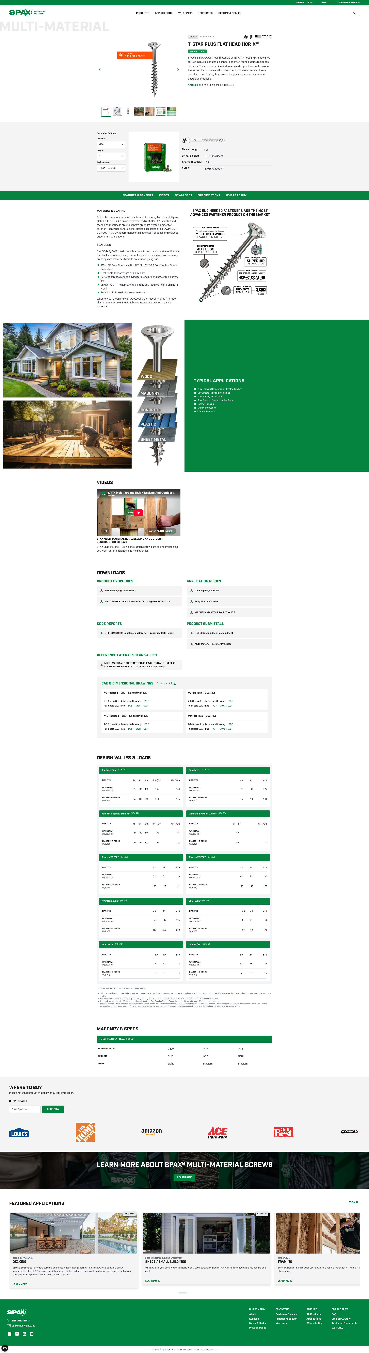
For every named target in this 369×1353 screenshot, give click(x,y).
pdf (146, 701)
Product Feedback (286, 1319)
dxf (146, 705)
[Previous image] (100, 69)
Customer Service (286, 1314)
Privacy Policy (257, 1328)
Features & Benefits (138, 195)
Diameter (101, 138)
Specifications (209, 195)
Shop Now (53, 1109)
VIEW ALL (354, 1202)
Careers (254, 1319)
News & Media (257, 1323)
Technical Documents (344, 1323)
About (252, 1314)
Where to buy (197, 51)
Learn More (184, 1177)
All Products (313, 1314)
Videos (164, 195)
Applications (313, 1319)
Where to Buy (236, 195)
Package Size (103, 162)
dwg (138, 705)
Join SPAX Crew (341, 1319)
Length (100, 150)
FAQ (334, 1314)
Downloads (183, 195)
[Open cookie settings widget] (4, 1348)
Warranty (281, 1323)
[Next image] (178, 69)
